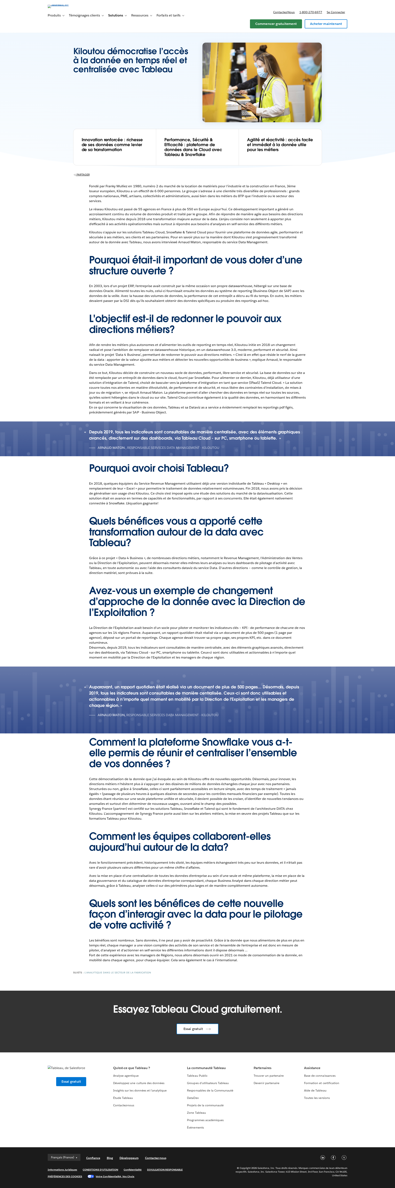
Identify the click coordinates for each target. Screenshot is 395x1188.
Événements (195, 1127)
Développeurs (129, 1158)
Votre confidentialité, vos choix (115, 1176)
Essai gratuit (193, 1029)
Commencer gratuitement (276, 24)
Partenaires (262, 1068)
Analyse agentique (125, 1075)
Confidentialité (133, 1169)
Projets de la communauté (205, 1105)
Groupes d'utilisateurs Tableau (208, 1083)
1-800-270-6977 (310, 12)
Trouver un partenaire (268, 1075)
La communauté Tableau (206, 1068)
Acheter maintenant (326, 24)
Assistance (312, 1068)
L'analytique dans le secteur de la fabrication (118, 972)
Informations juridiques (62, 1169)
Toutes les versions (317, 1098)
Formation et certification (321, 1083)
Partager (83, 174)
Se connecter (336, 12)
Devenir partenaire (266, 1083)
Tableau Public (197, 1075)
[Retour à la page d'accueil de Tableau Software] (65, 4)
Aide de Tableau (315, 1090)
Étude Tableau (123, 1098)
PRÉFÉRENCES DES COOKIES (65, 1176)
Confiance (93, 1158)
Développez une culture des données (138, 1083)
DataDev (193, 1098)
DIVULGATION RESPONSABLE (165, 1169)
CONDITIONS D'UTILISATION (100, 1169)
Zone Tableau (196, 1113)
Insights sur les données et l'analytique (140, 1090)
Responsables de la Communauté (210, 1090)
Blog (110, 1158)
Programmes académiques (205, 1120)
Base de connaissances (319, 1075)
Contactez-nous (284, 12)
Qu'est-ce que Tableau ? (131, 1068)
